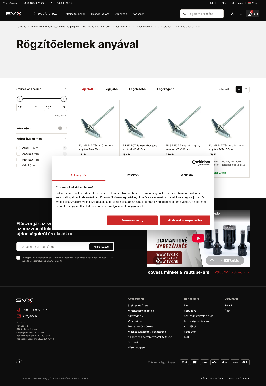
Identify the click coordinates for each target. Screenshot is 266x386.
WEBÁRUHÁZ (47, 14)
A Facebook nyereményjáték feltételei (150, 336)
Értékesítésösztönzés (140, 326)
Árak (227, 310)
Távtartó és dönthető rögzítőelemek (153, 26)
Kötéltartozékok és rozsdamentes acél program (55, 26)
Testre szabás (130, 220)
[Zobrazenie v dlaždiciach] (239, 89)
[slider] (20, 99)
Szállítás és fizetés (139, 305)
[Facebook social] (19, 362)
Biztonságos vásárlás (196, 321)
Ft (36, 107)
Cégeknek (121, 13)
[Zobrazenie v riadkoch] (245, 89)
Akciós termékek (75, 13)
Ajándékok (190, 326)
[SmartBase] (80, 378)
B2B (186, 336)
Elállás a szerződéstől (212, 378)
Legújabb (111, 89)
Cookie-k (133, 342)
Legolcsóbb (137, 89)
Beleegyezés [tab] (79, 175)
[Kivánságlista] (241, 13)
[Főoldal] (43, 300)
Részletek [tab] (133, 174)
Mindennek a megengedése (185, 220)
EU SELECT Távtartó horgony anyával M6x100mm (183, 147)
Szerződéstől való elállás (198, 315)
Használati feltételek (239, 378)
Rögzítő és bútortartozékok (97, 26)
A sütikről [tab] (187, 174)
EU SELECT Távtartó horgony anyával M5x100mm (226, 147)
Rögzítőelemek (123, 26)
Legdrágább (165, 89)
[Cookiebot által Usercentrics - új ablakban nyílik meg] (194, 163)
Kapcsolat (138, 13)
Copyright (190, 310)
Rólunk (229, 305)
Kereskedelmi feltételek (141, 310)
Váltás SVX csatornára (230, 272)
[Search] (184, 13)
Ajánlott (87, 89)
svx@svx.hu (30, 316)
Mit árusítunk (135, 321)
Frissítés (59, 115)
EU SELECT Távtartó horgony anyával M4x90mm (96, 147)
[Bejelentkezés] (232, 13)
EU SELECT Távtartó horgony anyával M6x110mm (140, 147)
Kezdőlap (21, 26)
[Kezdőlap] (14, 13)
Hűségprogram (100, 13)
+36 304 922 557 (34, 310)
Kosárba (236, 181)
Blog (186, 305)
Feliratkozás (101, 246)
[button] (41, 89)
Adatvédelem (135, 315)
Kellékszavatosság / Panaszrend (147, 331)
